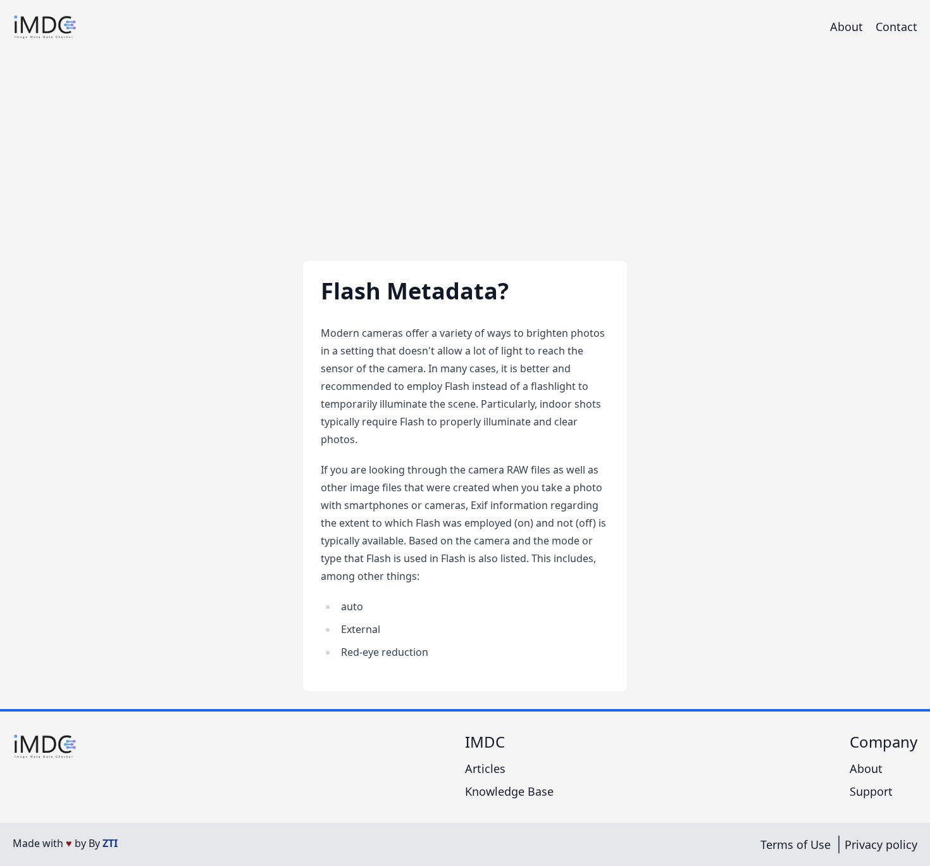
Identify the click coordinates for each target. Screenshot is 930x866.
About (846, 26)
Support (871, 791)
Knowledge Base (509, 791)
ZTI (110, 843)
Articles (485, 768)
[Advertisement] (465, 148)
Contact (896, 26)
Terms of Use (795, 844)
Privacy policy (881, 844)
